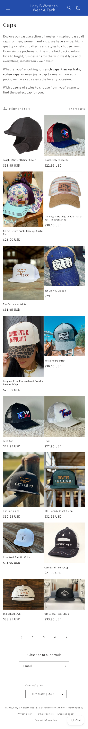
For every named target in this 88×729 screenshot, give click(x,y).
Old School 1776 (12, 613)
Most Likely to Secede (56, 159)
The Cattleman (11, 510)
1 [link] (22, 637)
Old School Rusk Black (56, 613)
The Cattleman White (14, 304)
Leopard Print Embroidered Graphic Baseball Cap (23, 382)
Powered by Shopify (54, 707)
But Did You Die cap (55, 290)
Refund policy (75, 707)
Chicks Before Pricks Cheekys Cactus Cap (23, 232)
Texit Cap (8, 440)
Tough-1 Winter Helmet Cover (19, 159)
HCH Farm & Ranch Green (58, 510)
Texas (47, 440)
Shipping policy (66, 713)
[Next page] (66, 637)
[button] (8, 7)
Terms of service (45, 713)
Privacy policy (25, 713)
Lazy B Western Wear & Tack (28, 707)
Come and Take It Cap (56, 567)
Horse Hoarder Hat (54, 360)
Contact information (46, 720)
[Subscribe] (64, 666)
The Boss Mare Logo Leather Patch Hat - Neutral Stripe (63, 218)
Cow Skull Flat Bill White (16, 557)
